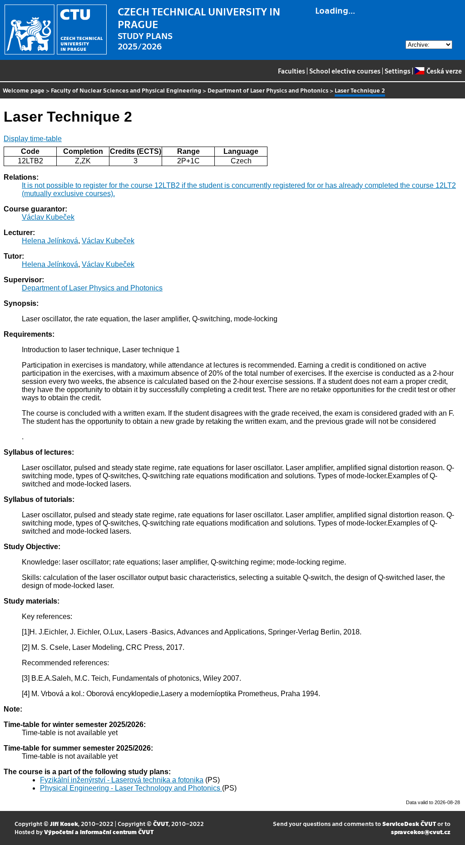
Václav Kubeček (48, 217)
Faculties (291, 71)
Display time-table (33, 138)
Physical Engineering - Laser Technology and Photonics (131, 788)
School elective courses (345, 71)
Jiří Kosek (64, 823)
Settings (398, 71)
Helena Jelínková (50, 241)
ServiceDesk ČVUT (409, 823)
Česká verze (443, 71)
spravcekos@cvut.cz (420, 831)
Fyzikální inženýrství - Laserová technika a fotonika (121, 780)
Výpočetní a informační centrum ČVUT (98, 831)
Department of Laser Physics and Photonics (268, 90)
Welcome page (24, 90)
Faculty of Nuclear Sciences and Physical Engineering (126, 90)
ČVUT (160, 823)
